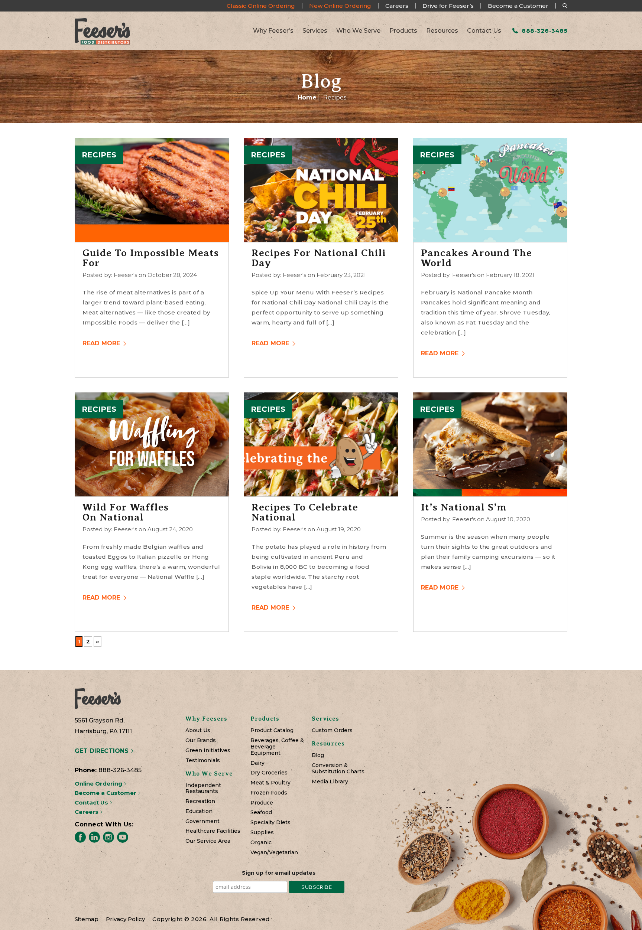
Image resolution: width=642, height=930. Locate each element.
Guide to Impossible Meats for (150, 258)
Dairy (257, 763)
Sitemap (86, 919)
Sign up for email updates (278, 872)
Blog (318, 755)
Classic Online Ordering (261, 6)
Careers (396, 6)
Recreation (200, 801)
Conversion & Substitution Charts (338, 768)
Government (202, 821)
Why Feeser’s (273, 31)
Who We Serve (358, 31)
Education (199, 811)
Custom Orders (332, 730)
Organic (261, 842)
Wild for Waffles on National (125, 512)
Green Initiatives (207, 750)
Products (403, 31)
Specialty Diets (270, 822)
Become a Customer (518, 6)
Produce (261, 803)
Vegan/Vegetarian (274, 852)
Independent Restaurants (203, 788)
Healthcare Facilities (212, 831)
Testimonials (202, 760)
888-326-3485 (543, 30)
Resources (442, 31)
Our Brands (200, 740)
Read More (102, 343)
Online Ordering (99, 783)
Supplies (262, 832)
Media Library (330, 782)
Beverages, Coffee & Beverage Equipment (277, 746)
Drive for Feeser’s (448, 6)
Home (307, 97)
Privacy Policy (125, 919)
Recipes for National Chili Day (319, 258)
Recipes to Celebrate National (305, 512)
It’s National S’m (464, 507)
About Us (197, 730)
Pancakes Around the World (476, 258)
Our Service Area (207, 841)
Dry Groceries (269, 773)
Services (314, 31)
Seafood (261, 812)
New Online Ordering (340, 6)
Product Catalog (272, 730)
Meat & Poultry (270, 783)
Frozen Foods (268, 793)
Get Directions (102, 750)
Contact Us (484, 31)
